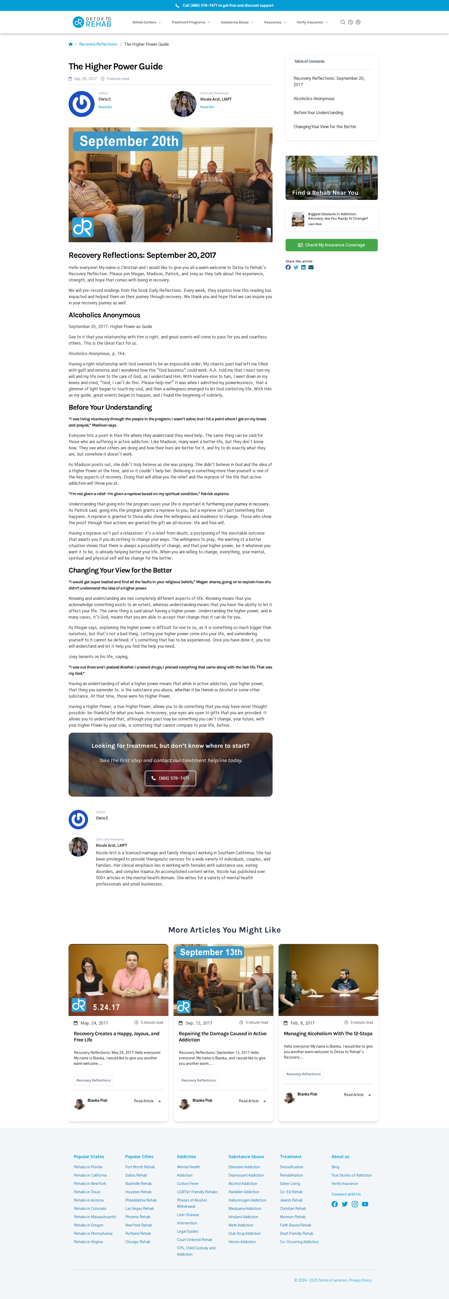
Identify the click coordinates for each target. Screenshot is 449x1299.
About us (340, 1157)
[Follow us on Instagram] (355, 1204)
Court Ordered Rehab (194, 1240)
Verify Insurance (345, 1184)
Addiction (186, 1157)
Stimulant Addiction (244, 1167)
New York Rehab (138, 1225)
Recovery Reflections (98, 44)
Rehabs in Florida (88, 1167)
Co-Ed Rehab (291, 1192)
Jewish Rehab (291, 1200)
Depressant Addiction (246, 1175)
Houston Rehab (138, 1192)
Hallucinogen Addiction (247, 1200)
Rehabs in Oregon (88, 1225)
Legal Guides (187, 1232)
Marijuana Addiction (244, 1209)
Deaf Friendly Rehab (296, 1234)
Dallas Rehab (136, 1175)
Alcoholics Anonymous (314, 99)
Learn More (315, 224)
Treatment (291, 1157)
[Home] (71, 44)
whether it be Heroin (194, 690)
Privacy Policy (360, 1280)
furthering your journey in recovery (237, 504)
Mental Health (188, 1167)
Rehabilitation (291, 1175)
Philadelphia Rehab (141, 1200)
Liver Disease (188, 1215)
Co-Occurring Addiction (299, 1242)
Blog (335, 1167)
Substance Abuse (246, 1157)
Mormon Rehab (293, 1217)
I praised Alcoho (118, 667)
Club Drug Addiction (244, 1234)
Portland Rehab (138, 1234)
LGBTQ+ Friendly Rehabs (197, 1192)
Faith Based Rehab (295, 1225)
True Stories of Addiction (352, 1175)
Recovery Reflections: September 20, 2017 (329, 81)
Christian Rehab (293, 1209)
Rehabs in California (90, 1175)
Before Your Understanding (318, 113)
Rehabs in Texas (87, 1192)
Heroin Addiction (242, 1242)
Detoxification (291, 1167)
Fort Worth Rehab (140, 1167)
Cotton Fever (188, 1184)
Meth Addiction (240, 1225)
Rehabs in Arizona (89, 1200)
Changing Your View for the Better (325, 127)
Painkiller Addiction (243, 1192)
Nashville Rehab (138, 1184)
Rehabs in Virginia (88, 1242)
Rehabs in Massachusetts (95, 1217)
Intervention (187, 1223)
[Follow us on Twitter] (345, 1204)
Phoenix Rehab (137, 1217)
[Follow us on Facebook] (335, 1204)
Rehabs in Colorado (90, 1209)
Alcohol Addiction (242, 1184)
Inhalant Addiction (243, 1217)
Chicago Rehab (137, 1242)
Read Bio (105, 107)
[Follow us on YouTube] (365, 1204)
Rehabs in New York (90, 1184)
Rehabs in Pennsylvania (93, 1234)
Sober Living (290, 1184)
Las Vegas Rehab (139, 1209)
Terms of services (333, 1280)
